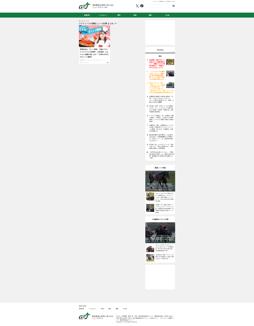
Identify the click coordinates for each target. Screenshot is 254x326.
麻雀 (109, 308)
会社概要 (124, 316)
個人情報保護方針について (140, 318)
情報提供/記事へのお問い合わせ (163, 316)
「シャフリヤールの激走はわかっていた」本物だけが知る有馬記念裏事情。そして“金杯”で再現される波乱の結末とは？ (157, 75)
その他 (125, 308)
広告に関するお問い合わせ (124, 318)
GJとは (118, 316)
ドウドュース (99, 60)
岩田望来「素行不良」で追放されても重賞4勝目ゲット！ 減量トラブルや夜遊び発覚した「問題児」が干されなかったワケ (157, 63)
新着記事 (81, 308)
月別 (136, 316)
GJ (84, 6)
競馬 (108, 62)
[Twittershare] (137, 5)
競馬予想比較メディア (126, 320)
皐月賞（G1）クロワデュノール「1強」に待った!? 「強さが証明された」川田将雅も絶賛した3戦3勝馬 (161, 146)
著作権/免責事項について (145, 316)
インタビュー (92, 308)
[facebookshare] (141, 5)
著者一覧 (130, 316)
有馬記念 (82, 60)
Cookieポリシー (154, 318)
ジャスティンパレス (90, 60)
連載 (117, 308)
